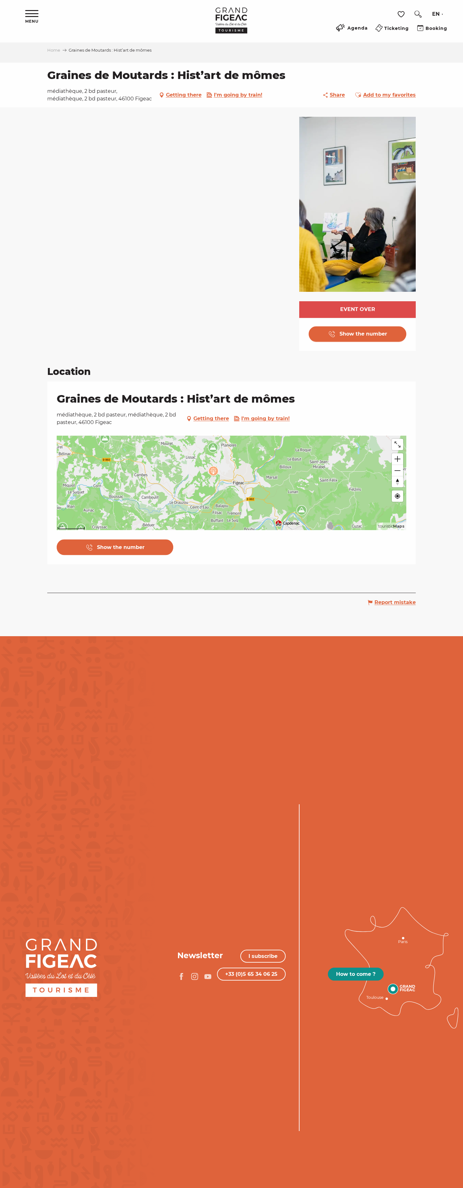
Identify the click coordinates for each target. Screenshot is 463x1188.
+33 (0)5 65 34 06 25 (251, 974)
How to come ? (355, 974)
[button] (418, 14)
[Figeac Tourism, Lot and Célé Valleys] (231, 25)
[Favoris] (402, 14)
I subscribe (263, 956)
